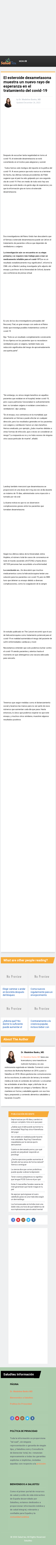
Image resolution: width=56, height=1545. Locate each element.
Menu (22, 61)
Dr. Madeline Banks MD (30, 1057)
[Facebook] (13, 1220)
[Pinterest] (18, 1220)
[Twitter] (28, 1220)
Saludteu (28, 1540)
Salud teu (22, 1537)
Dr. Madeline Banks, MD (30, 99)
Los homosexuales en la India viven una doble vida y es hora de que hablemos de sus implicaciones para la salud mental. (27, 1206)
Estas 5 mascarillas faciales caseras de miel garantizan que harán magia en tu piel (27, 1186)
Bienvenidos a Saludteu (21, 1397)
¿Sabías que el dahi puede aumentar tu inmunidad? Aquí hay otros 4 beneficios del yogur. (27, 1129)
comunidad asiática (19, 1517)
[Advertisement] (28, 28)
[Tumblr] (33, 1220)
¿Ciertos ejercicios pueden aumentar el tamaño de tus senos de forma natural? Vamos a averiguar (27, 1162)
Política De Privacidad (21, 1404)
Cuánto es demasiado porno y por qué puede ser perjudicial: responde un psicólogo (26, 1152)
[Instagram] (23, 1220)
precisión (41, 1463)
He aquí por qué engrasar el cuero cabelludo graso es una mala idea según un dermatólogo (27, 1196)
